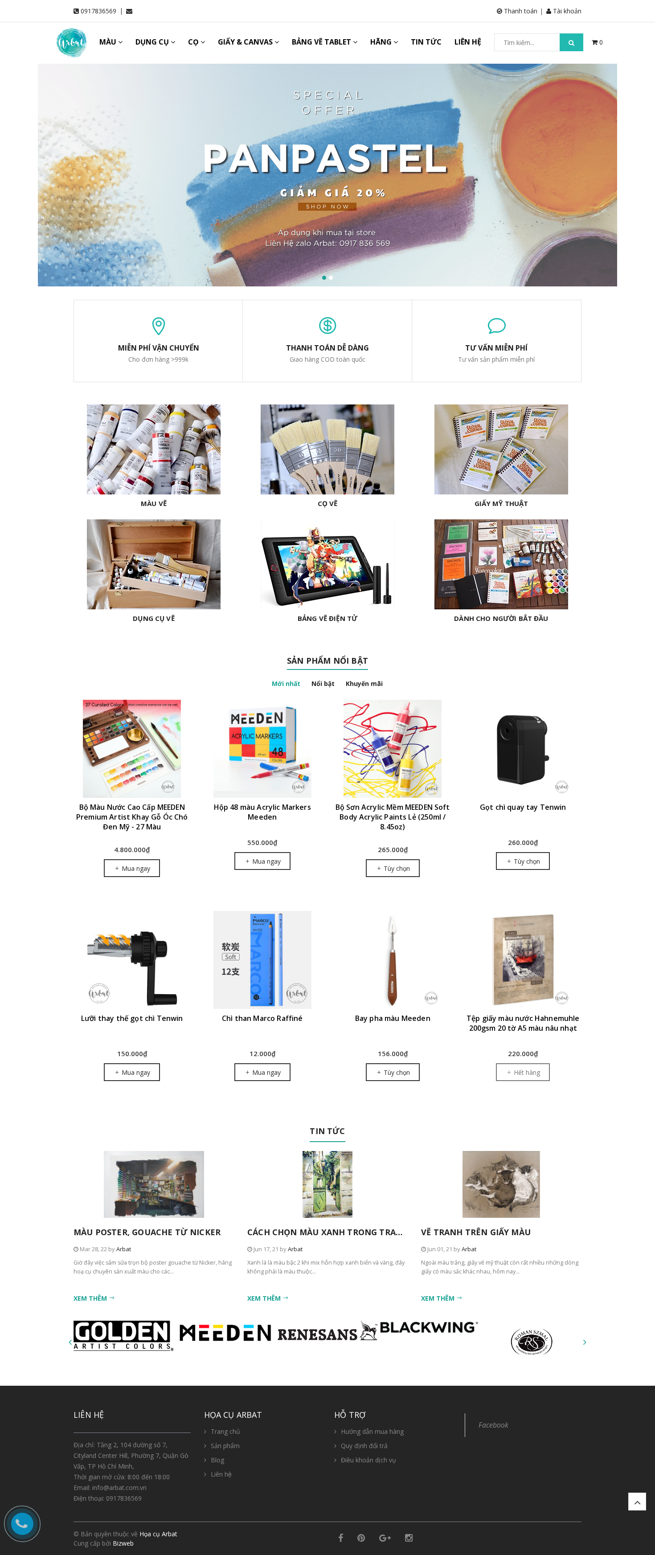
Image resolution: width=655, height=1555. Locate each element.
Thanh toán (519, 11)
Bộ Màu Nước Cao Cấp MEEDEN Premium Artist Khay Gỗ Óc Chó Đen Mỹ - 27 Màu (132, 817)
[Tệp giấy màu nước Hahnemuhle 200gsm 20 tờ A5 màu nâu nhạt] (523, 960)
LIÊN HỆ (467, 42)
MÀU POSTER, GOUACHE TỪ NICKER (147, 1232)
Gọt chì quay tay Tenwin (523, 807)
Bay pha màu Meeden (392, 1018)
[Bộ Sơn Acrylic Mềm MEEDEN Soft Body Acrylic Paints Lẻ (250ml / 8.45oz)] (392, 749)
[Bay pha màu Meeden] (392, 960)
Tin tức (327, 1131)
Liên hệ (221, 1474)
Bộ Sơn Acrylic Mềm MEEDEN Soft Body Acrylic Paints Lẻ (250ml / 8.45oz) (393, 817)
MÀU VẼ (154, 503)
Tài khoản (566, 11)
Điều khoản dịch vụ (368, 1460)
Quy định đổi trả (364, 1445)
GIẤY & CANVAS (246, 42)
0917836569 (98, 11)
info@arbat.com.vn (119, 1487)
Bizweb (123, 1543)
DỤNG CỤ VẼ (154, 618)
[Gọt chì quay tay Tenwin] (523, 749)
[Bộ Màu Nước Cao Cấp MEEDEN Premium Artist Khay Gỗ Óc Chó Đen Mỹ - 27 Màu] (132, 749)
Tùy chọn (396, 868)
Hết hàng (526, 1072)
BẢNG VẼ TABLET (322, 42)
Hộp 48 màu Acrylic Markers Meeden (262, 812)
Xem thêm (91, 1298)
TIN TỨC (426, 42)
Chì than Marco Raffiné (262, 1018)
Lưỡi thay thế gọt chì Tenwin (132, 1018)
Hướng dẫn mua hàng (372, 1431)
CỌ (194, 42)
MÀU (108, 42)
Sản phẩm (225, 1445)
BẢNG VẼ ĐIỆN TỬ (327, 618)
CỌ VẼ (328, 503)
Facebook (493, 1425)
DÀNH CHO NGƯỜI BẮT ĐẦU (501, 618)
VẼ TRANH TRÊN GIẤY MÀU (476, 1232)
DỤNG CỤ (153, 42)
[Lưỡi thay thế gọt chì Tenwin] (132, 960)
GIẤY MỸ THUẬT (501, 503)
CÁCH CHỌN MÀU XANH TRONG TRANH (328, 1232)
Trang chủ (225, 1431)
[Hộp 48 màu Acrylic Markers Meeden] (262, 749)
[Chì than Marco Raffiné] (262, 960)
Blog (217, 1460)
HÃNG (381, 42)
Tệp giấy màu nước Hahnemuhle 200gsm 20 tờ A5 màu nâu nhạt (523, 1023)
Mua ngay (135, 868)
